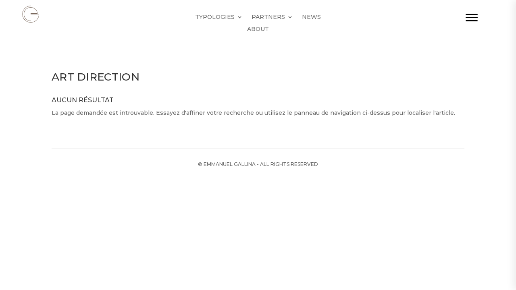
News (311, 17)
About (258, 29)
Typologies (215, 17)
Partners (268, 17)
